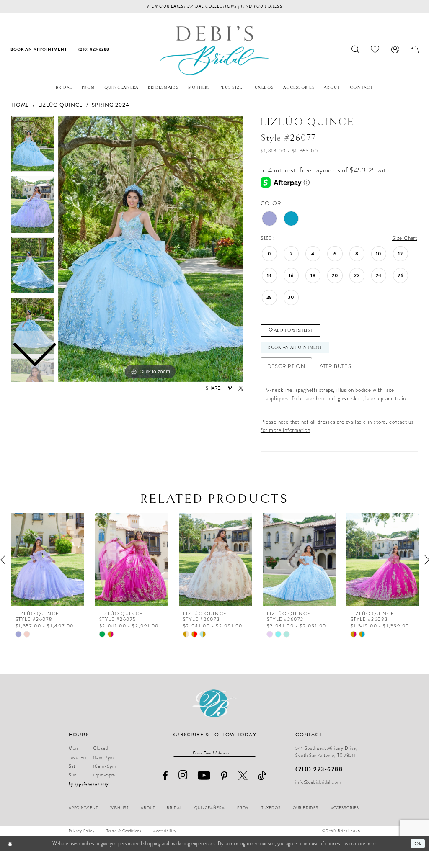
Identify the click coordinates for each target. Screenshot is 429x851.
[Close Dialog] (10, 843)
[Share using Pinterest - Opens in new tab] (230, 388)
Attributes (335, 366)
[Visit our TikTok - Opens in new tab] (262, 775)
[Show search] (355, 49)
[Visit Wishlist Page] (375, 49)
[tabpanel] (150, 249)
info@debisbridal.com (318, 782)
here (371, 843)
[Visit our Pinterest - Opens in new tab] (224, 776)
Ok (417, 843)
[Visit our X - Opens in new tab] (243, 775)
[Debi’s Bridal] (214, 50)
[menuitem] (39, 49)
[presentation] (47, 559)
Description (286, 366)
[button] (395, 49)
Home (20, 105)
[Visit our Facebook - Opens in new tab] (165, 776)
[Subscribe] (251, 752)
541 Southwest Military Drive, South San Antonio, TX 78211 (326, 751)
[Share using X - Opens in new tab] (240, 388)
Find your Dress (261, 6)
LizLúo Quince (60, 105)
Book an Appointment (295, 347)
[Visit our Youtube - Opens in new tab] (204, 775)
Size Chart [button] (404, 238)
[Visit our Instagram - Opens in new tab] (183, 775)
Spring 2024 (110, 105)
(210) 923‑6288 (319, 769)
